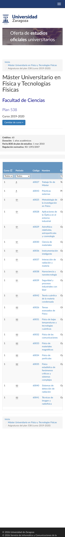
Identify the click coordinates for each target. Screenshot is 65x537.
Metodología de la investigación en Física (49, 203)
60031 (36, 319)
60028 (36, 212)
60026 (36, 307)
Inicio (7, 62)
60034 (36, 355)
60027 (36, 182)
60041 (36, 398)
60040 (36, 386)
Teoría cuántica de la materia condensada (49, 298)
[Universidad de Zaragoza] (19, 19)
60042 (36, 295)
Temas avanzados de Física (48, 310)
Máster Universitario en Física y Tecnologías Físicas (32, 65)
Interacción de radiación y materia (49, 263)
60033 (36, 343)
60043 (36, 191)
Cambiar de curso (13, 122)
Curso (6, 171)
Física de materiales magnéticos (47, 346)
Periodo (19, 171)
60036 (36, 251)
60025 (36, 200)
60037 (36, 260)
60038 (36, 272)
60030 (36, 242)
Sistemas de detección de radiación (48, 389)
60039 (36, 280)
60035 (36, 364)
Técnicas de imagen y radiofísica (47, 401)
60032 (36, 335)
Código (36, 171)
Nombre (46, 171)
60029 (36, 227)
